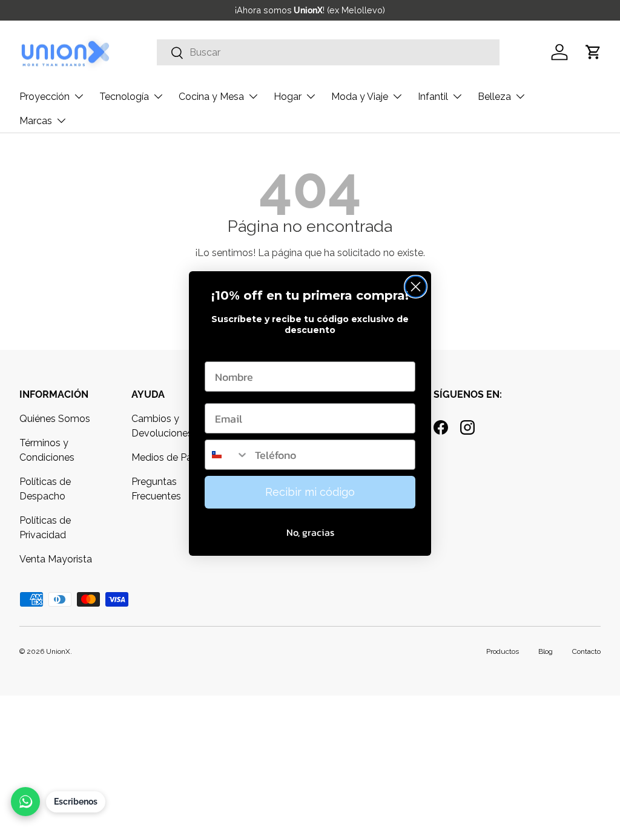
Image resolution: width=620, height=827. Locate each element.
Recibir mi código (310, 492)
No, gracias (310, 532)
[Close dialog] (415, 286)
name (219, 349)
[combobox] (227, 454)
